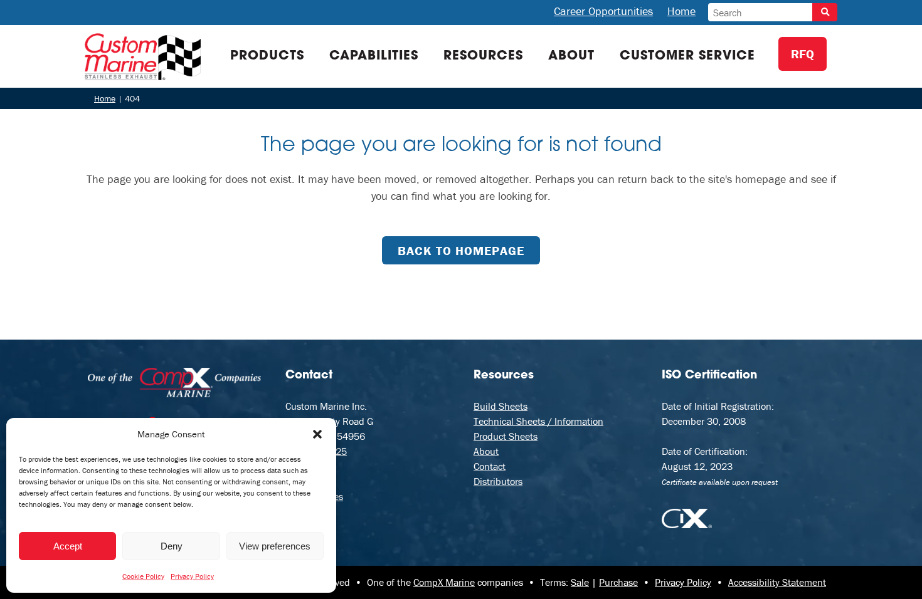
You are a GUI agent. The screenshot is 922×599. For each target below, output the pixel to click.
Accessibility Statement (777, 582)
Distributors (498, 481)
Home (681, 11)
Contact (490, 466)
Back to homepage (461, 250)
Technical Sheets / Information (538, 421)
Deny (172, 546)
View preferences (274, 546)
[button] (317, 434)
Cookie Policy (143, 576)
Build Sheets (500, 406)
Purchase (618, 582)
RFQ (802, 53)
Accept (67, 546)
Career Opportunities (603, 11)
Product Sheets (506, 436)
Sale (580, 582)
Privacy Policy (192, 576)
